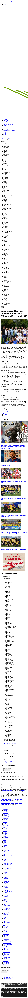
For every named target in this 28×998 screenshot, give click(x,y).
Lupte (4, 223)
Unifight (5, 298)
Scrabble (5, 270)
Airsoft (5, 151)
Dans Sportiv (6, 178)
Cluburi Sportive (5, 799)
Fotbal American (7, 188)
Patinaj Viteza (6, 245)
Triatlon (5, 295)
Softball (5, 280)
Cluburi (5, 4)
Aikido (5, 150)
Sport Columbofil (7, 281)
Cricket (5, 174)
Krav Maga (6, 221)
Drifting (5, 181)
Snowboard (6, 279)
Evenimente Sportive (8, 124)
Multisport (5, 236)
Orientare (5, 240)
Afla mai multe (20, 984)
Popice (5, 250)
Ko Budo (5, 219)
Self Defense (6, 272)
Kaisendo (5, 212)
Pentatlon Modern (7, 246)
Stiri (4, 3)
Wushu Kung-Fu (7, 303)
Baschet (5, 159)
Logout (5, 135)
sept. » (11, 761)
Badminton (5, 158)
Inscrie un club (4, 781)
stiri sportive (24, 790)
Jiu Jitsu (5, 206)
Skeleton (5, 276)
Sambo (5, 259)
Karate (4, 213)
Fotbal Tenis (6, 190)
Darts (4, 179)
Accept (2, 986)
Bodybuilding (6, 165)
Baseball (5, 160)
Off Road (5, 237)
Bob (4, 164)
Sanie (4, 261)
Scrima (5, 271)
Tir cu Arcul (6, 294)
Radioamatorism (7, 255)
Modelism (5, 232)
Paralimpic (5, 243)
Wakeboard (6, 302)
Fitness (5, 186)
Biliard (5, 163)
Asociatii (5, 119)
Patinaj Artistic (6, 244)
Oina (4, 239)
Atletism (5, 155)
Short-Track (6, 273)
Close (2, 996)
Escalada (5, 185)
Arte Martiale (6, 154)
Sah (4, 258)
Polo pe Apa (6, 249)
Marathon (5, 226)
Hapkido (5, 201)
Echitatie (5, 183)
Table (4, 288)
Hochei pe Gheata (7, 203)
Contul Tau (6, 134)
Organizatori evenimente (9, 130)
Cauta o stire (4, 139)
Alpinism (5, 152)
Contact (5, 976)
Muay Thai (5, 235)
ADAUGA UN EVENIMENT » (11, 743)
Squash (5, 285)
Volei (4, 299)
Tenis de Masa (6, 291)
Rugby (5, 257)
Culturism (5, 177)
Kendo (5, 217)
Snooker (5, 277)
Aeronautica (6, 149)
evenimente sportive (7, 790)
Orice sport (5, 147)
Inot (4, 205)
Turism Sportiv (6, 297)
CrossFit (5, 176)
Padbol (5, 241)
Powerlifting (6, 252)
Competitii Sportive (5, 804)
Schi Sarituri (6, 268)
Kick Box (5, 218)
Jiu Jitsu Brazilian (7, 208)
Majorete (5, 224)
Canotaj (5, 170)
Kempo (5, 215)
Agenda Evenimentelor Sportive (11, 800)
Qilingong (5, 253)
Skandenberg (6, 275)
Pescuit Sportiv (6, 248)
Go (4, 196)
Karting (5, 214)
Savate (4, 263)
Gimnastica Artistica (8, 194)
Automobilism (6, 156)
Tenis (4, 290)
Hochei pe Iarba (7, 204)
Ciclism (5, 173)
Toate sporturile (9, 581)
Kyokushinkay (6, 222)
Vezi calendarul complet (8, 742)
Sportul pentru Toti (7, 284)
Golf (4, 197)
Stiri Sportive (18, 803)
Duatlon (5, 182)
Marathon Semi (6, 228)
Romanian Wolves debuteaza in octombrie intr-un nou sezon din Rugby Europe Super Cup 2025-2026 (13, 446)
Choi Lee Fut (6, 172)
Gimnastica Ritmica (7, 195)
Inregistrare (6, 132)
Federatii (5, 120)
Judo (4, 209)
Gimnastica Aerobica (8, 192)
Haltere (5, 199)
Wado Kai (5, 300)
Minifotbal (5, 230)
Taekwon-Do (6, 289)
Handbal (5, 200)
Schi (4, 264)
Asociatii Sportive (13, 799)
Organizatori (6, 121)
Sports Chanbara (7, 282)
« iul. (5, 761)
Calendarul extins (7, 762)
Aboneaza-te (6, 770)
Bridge (5, 168)
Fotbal (4, 187)
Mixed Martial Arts (7, 231)
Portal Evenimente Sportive (7, 803)
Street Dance (6, 286)
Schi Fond (5, 267)
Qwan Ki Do (6, 254)
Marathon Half (6, 227)
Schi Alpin (5, 266)
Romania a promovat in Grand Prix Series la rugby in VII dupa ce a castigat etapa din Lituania (14, 533)
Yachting (5, 304)
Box (4, 167)
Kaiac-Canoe (6, 210)
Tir (4, 293)
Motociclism (6, 234)
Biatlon (5, 161)
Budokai (5, 169)
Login (5, 133)
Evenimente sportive (8, 1)
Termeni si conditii (7, 978)
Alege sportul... (6, 146)
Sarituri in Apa (6, 262)
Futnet (4, 191)
